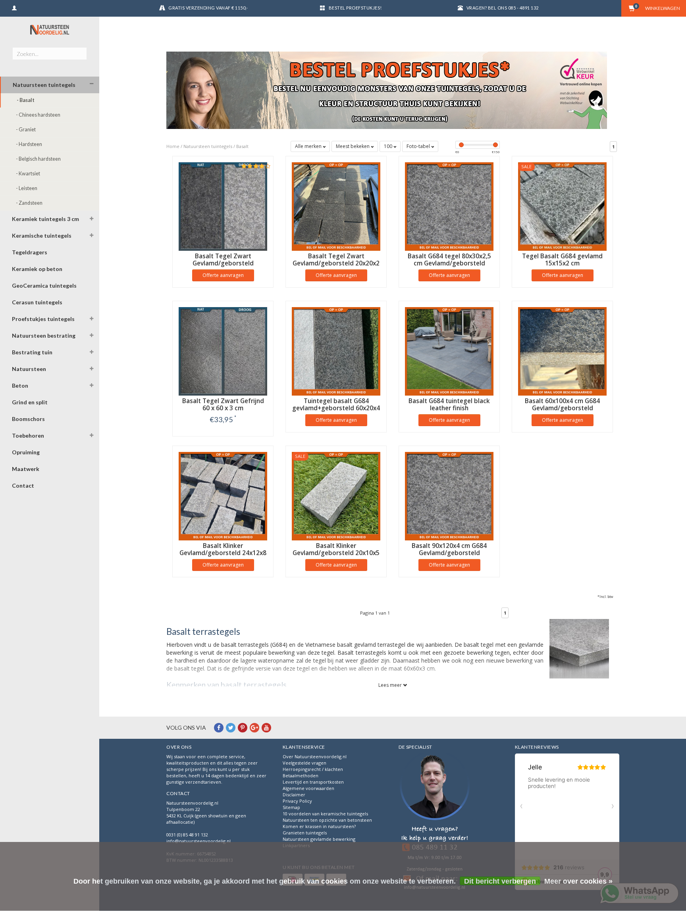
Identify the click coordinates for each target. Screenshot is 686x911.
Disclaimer (294, 795)
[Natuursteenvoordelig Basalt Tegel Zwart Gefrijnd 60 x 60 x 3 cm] (223, 350)
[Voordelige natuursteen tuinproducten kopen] (49, 30)
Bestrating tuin (32, 352)
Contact (23, 485)
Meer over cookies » (578, 881)
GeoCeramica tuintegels (44, 285)
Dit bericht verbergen (500, 881)
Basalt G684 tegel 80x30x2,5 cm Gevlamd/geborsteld (449, 259)
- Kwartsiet (28, 174)
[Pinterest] (242, 727)
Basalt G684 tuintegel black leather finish (449, 404)
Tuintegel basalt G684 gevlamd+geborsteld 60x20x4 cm (336, 408)
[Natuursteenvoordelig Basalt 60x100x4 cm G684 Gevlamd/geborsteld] (562, 350)
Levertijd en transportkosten (313, 782)
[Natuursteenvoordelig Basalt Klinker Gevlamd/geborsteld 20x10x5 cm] (336, 495)
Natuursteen (29, 368)
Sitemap (291, 807)
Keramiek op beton (37, 268)
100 (388, 146)
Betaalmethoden (300, 775)
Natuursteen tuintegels (44, 84)
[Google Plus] (254, 727)
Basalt (242, 146)
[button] (92, 84)
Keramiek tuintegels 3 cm (45, 218)
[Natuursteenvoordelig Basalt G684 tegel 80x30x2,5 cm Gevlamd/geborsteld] (449, 205)
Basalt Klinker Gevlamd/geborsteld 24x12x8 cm (222, 553)
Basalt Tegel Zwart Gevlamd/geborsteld (223, 259)
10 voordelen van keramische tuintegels (325, 814)
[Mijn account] (14, 7)
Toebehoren (28, 435)
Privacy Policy (297, 801)
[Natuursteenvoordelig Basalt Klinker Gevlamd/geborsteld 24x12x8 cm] (223, 495)
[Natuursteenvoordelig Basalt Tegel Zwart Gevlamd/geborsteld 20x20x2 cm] (336, 205)
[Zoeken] (80, 49)
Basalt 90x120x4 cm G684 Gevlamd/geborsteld (449, 549)
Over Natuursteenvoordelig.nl (315, 756)
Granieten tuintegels (305, 833)
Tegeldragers (29, 252)
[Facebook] (219, 727)
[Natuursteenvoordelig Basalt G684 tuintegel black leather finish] (449, 350)
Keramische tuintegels (41, 235)
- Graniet (26, 130)
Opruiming (26, 452)
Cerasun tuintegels (37, 302)
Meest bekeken (353, 146)
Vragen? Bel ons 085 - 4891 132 (502, 7)
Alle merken (309, 146)
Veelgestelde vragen (304, 763)
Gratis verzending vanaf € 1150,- (208, 7)
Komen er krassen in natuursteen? (319, 826)
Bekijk (222, 435)
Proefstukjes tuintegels (43, 318)
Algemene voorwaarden (308, 788)
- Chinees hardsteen (38, 115)
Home (172, 146)
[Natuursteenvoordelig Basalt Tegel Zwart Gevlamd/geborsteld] (223, 205)
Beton (20, 385)
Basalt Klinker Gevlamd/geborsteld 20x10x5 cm (336, 553)
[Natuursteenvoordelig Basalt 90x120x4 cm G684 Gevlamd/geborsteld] (449, 495)
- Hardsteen (29, 144)
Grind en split (30, 402)
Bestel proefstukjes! (355, 7)
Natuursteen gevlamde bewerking (319, 839)
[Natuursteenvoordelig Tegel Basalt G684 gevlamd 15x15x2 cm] (562, 205)
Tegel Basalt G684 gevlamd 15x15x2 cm (562, 259)
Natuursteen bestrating (43, 335)
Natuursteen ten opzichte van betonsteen (327, 820)
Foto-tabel (419, 146)
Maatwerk (25, 468)
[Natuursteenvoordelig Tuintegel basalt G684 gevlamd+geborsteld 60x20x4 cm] (336, 350)
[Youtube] (266, 727)
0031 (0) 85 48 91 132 (187, 835)
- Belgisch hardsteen (38, 159)
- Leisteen (26, 188)
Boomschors (28, 418)
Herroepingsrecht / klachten (313, 769)
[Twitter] (230, 727)
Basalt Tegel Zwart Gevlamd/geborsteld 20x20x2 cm (336, 263)
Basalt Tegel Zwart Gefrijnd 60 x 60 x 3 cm (223, 404)
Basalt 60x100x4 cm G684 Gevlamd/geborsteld (562, 404)
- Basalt (26, 100)
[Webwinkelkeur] (435, 823)
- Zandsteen (29, 203)
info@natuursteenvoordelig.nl (198, 841)
